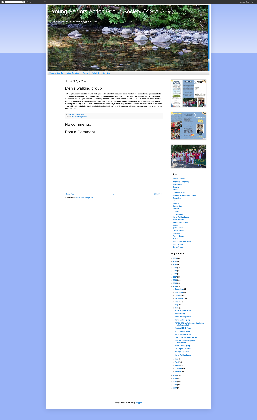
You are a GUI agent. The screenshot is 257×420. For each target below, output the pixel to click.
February (178, 368)
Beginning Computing (181, 182)
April (177, 362)
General (176, 209)
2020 (175, 268)
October (178, 295)
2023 (175, 258)
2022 (175, 261)
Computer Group (179, 192)
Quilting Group (178, 228)
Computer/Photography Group (184, 195)
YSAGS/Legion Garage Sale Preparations (185, 341)
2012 (175, 379)
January (178, 371)
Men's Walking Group (79, 117)
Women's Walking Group (182, 241)
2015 (175, 283)
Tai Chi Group (178, 233)
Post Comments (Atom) (84, 198)
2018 (175, 274)
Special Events (56, 73)
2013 (175, 375)
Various (175, 239)
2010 (175, 385)
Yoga (85, 73)
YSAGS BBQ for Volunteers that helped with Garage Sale (189, 324)
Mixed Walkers (178, 220)
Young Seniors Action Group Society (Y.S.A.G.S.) (113, 11)
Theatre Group (178, 236)
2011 (175, 382)
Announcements (179, 179)
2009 (175, 388)
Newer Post (70, 194)
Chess (175, 190)
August (178, 302)
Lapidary (176, 212)
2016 (175, 280)
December (179, 289)
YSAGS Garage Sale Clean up (186, 337)
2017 (175, 277)
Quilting (106, 73)
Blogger (139, 403)
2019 (175, 271)
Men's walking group (182, 320)
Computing (177, 198)
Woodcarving (178, 244)
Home (114, 194)
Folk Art (95, 73)
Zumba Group (178, 247)
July (177, 305)
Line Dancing (73, 73)
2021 (175, 264)
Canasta (176, 187)
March (177, 365)
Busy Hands (177, 184)
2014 (175, 286)
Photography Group (180, 222)
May (177, 359)
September (179, 298)
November (179, 292)
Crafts (175, 201)
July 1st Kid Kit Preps (183, 328)
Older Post (158, 194)
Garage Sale (177, 206)
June (177, 308)
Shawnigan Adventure (183, 349)
